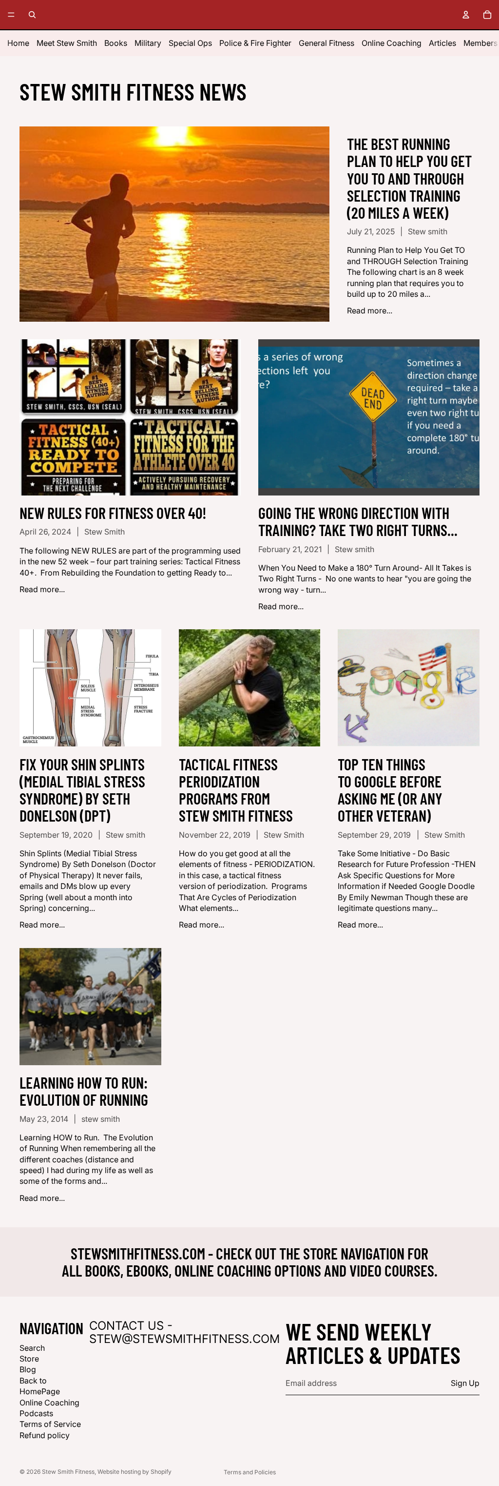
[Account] (466, 14)
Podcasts (36, 1413)
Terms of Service (50, 1424)
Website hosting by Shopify (134, 1471)
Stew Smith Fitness (68, 1471)
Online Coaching (392, 43)
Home (18, 43)
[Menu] (11, 14)
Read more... (369, 310)
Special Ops (190, 43)
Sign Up (465, 1383)
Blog (27, 1369)
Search (32, 1348)
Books (115, 43)
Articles (442, 43)
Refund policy (44, 1435)
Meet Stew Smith (67, 43)
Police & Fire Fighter (255, 43)
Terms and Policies (250, 1472)
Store (29, 1358)
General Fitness (326, 43)
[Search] (32, 14)
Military (147, 43)
